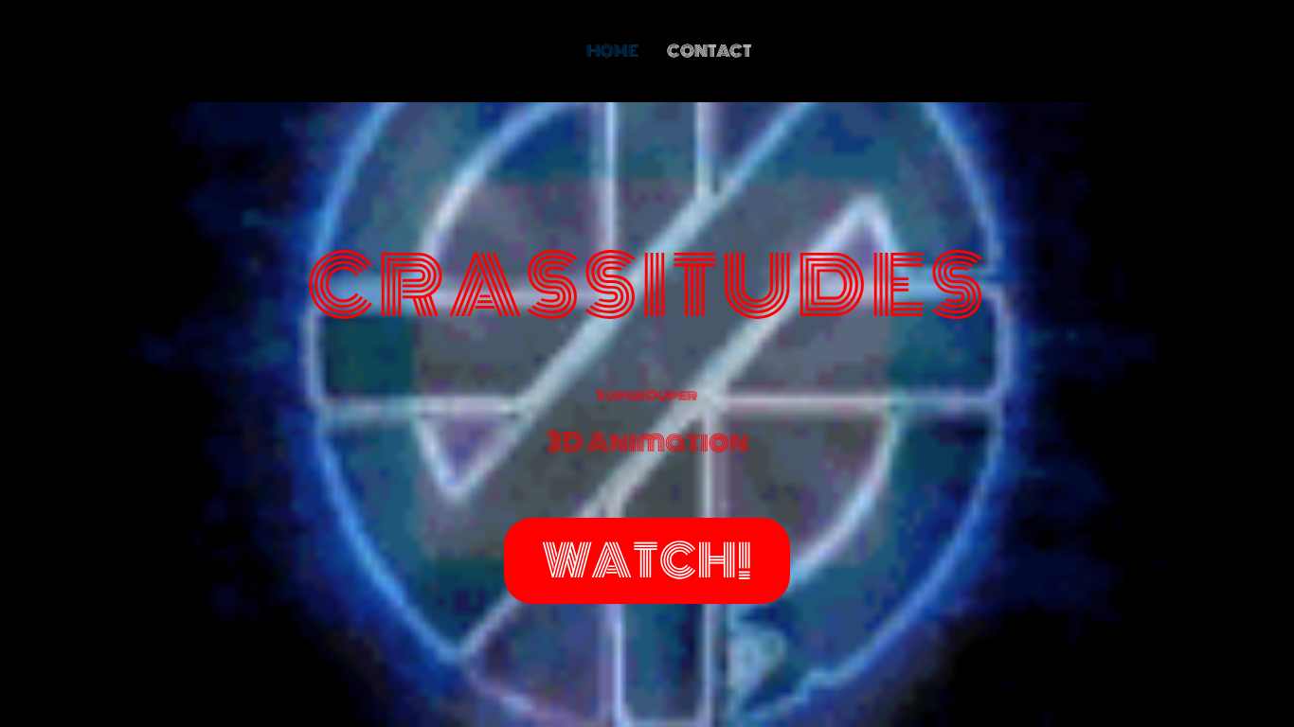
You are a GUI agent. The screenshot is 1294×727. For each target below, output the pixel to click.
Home (612, 51)
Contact (709, 51)
